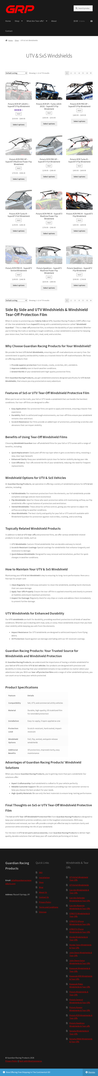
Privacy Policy (45, 902)
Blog (41, 887)
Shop (17, 21)
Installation (44, 877)
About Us (43, 892)
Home (8, 21)
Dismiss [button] (91, 1072)
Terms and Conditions (48, 907)
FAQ (40, 872)
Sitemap (42, 912)
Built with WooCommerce (30, 1061)
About (54, 21)
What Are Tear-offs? (35, 21)
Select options (18, 124)
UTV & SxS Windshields (79, 885)
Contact (9, 31)
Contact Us (44, 897)
